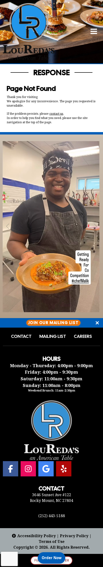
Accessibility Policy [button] (36, 535)
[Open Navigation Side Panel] (91, 31)
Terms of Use (51, 541)
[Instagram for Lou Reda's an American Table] (28, 468)
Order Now (53, 557)
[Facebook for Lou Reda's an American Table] (10, 468)
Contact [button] (21, 336)
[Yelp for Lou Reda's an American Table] (63, 468)
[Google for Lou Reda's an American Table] (46, 468)
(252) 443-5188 (51, 515)
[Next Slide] (95, 226)
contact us (56, 114)
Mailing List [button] (52, 336)
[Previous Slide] (8, 226)
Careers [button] (83, 336)
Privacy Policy (74, 535)
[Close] (97, 323)
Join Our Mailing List (53, 322)
